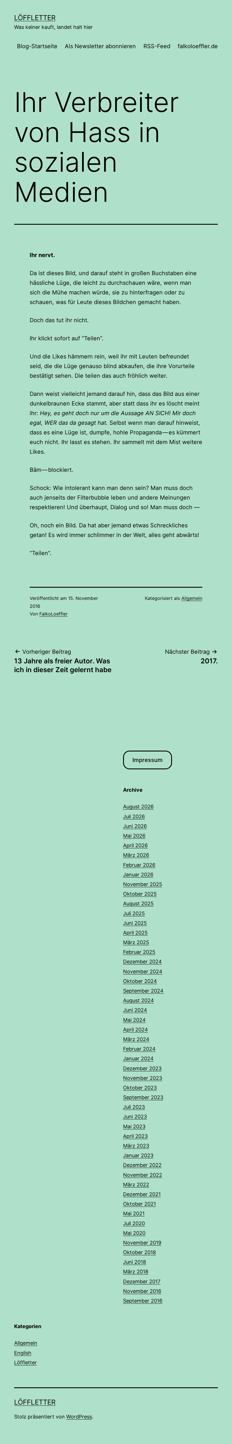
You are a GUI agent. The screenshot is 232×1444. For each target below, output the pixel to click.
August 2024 (138, 1000)
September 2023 (143, 1097)
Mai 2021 (134, 1213)
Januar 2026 (138, 875)
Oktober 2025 (140, 894)
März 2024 (136, 1039)
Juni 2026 (135, 826)
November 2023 (142, 1078)
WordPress (79, 1417)
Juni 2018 (134, 1262)
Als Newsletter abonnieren (100, 46)
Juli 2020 (134, 1223)
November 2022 (142, 1175)
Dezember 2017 (141, 1281)
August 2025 (138, 903)
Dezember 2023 (142, 1068)
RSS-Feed (156, 46)
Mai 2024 (134, 1020)
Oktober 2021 (139, 1204)
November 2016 (142, 1291)
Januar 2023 (138, 1155)
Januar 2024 (138, 1058)
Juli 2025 (134, 913)
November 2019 (142, 1243)
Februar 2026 (139, 865)
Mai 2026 (134, 836)
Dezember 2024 (142, 962)
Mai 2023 (134, 1126)
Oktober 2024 (140, 981)
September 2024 (143, 991)
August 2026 (138, 807)
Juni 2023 (135, 1117)
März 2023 (136, 1146)
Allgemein (191, 598)
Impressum (147, 760)
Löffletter (34, 18)
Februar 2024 (139, 1049)
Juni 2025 (135, 923)
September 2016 (142, 1301)
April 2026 (135, 845)
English (22, 1353)
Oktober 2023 (140, 1088)
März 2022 (136, 1185)
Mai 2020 (134, 1233)
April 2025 (135, 933)
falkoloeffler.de (198, 46)
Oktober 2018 (139, 1252)
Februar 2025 (139, 952)
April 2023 (135, 1136)
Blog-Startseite (37, 46)
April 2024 (135, 1030)
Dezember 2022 (142, 1165)
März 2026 (136, 855)
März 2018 (135, 1272)
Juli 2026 (134, 816)
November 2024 (142, 971)
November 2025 (142, 884)
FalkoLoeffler (53, 614)
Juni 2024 (135, 1010)
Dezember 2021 (142, 1194)
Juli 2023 (134, 1107)
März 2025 (136, 942)
